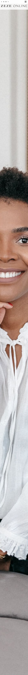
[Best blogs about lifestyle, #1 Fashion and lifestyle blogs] (14, 6)
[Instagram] (1, 1)
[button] (26, 1)
